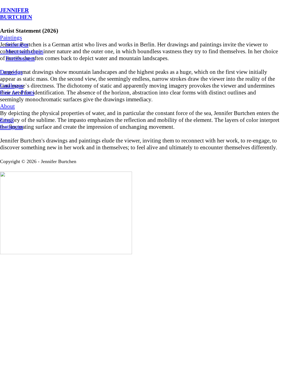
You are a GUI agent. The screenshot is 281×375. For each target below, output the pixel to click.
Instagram (11, 127)
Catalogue (12, 85)
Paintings (11, 37)
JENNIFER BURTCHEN (16, 13)
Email (7, 120)
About (7, 106)
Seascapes (14, 44)
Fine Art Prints (17, 92)
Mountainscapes (21, 51)
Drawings (11, 72)
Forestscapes (20, 58)
